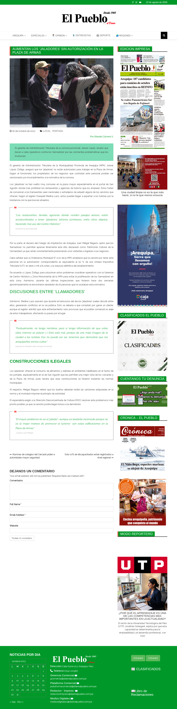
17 (17, 685)
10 (17, 680)
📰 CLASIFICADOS (146, 669)
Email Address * (18, 515)
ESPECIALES (37, 35)
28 (38, 690)
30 (12, 694)
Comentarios (16, 480)
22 (43, 685)
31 (17, 694)
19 (28, 685)
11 (23, 680)
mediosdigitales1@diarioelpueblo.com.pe (71, 701)
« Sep (13, 702)
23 (12, 690)
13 (33, 680)
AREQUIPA (18, 35)
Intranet (138, 658)
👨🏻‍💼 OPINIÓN (58, 35)
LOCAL (47, 131)
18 (22, 685)
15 (43, 680)
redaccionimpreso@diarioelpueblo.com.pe (71, 694)
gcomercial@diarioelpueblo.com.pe (68, 678)
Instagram (136, 2)
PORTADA (57, 131)
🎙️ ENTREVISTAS (81, 35)
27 (33, 690)
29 (43, 690)
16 (12, 685)
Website (14, 525)
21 (38, 685)
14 (38, 680)
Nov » (20, 702)
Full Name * (15, 504)
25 (22, 690)
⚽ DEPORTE (103, 35)
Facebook (132, 2)
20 (33, 685)
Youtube (140, 2)
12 (28, 680)
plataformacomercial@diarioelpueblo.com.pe (73, 686)
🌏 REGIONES (123, 35)
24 (17, 690)
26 (27, 690)
